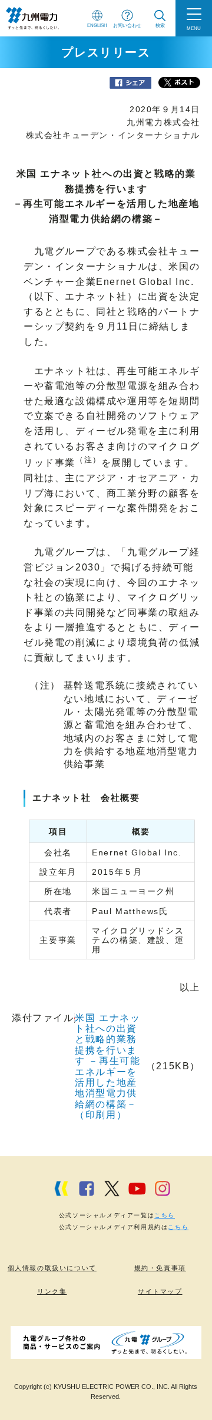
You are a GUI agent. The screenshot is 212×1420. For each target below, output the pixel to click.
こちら (164, 1215)
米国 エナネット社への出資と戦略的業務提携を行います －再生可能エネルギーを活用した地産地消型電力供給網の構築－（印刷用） (107, 1066)
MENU (194, 28)
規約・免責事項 (160, 1267)
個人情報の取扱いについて (52, 1267)
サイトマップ (160, 1291)
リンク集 (52, 1291)
